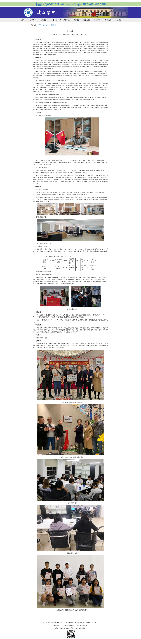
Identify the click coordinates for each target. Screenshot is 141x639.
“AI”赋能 (119, 20)
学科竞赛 (97, 20)
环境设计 (53, 25)
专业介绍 (45, 25)
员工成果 (108, 20)
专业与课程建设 (65, 20)
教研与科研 (86, 20)
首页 (22, 20)
